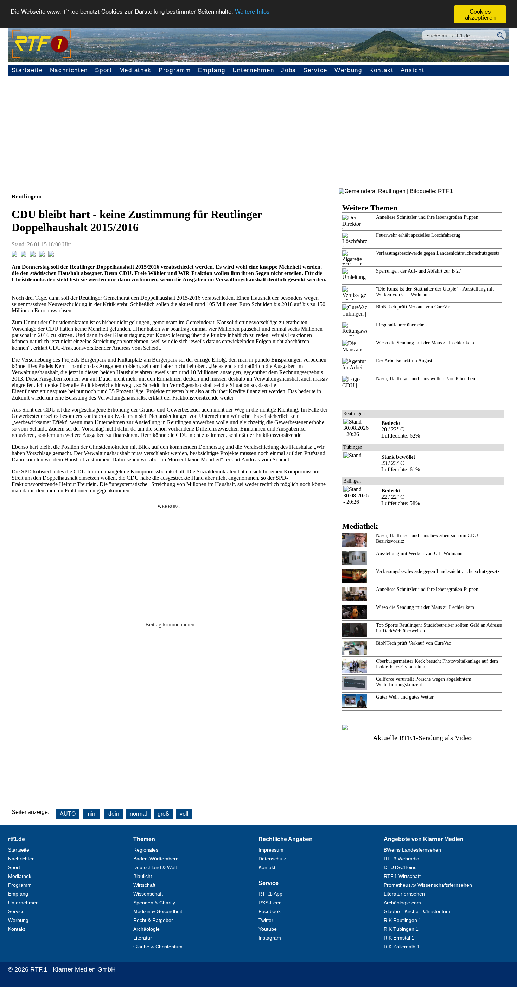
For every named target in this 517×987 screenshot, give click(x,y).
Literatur (142, 938)
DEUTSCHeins (400, 867)
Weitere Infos (252, 11)
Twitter (265, 920)
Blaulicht (142, 876)
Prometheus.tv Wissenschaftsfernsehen (428, 885)
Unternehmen (253, 70)
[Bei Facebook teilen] (14, 255)
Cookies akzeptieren (480, 14)
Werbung (348, 70)
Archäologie (146, 929)
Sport (103, 70)
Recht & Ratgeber (153, 920)
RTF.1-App (270, 894)
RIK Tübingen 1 (401, 929)
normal (138, 814)
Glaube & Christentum (158, 946)
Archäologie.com (402, 902)
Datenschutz (272, 858)
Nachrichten (69, 70)
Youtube (267, 929)
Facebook (269, 911)
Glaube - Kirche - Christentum (417, 911)
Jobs (288, 70)
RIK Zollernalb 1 (402, 946)
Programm (175, 70)
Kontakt (381, 70)
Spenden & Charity (154, 902)
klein (113, 814)
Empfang (211, 70)
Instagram (269, 938)
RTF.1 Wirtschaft (402, 876)
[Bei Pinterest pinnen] (42, 255)
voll (184, 814)
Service (315, 70)
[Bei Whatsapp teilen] (33, 255)
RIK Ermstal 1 (399, 938)
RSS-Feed (270, 902)
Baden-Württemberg (156, 858)
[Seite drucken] (51, 255)
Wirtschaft (144, 885)
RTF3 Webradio (401, 858)
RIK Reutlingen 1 (402, 920)
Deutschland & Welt (155, 867)
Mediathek (135, 70)
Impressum (270, 850)
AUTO (68, 814)
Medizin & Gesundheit (157, 911)
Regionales (145, 850)
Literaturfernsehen (404, 894)
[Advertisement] (258, 135)
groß (163, 814)
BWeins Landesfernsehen (412, 850)
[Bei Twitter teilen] (23, 255)
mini (91, 814)
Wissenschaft (148, 894)
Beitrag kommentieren (169, 625)
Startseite (27, 70)
